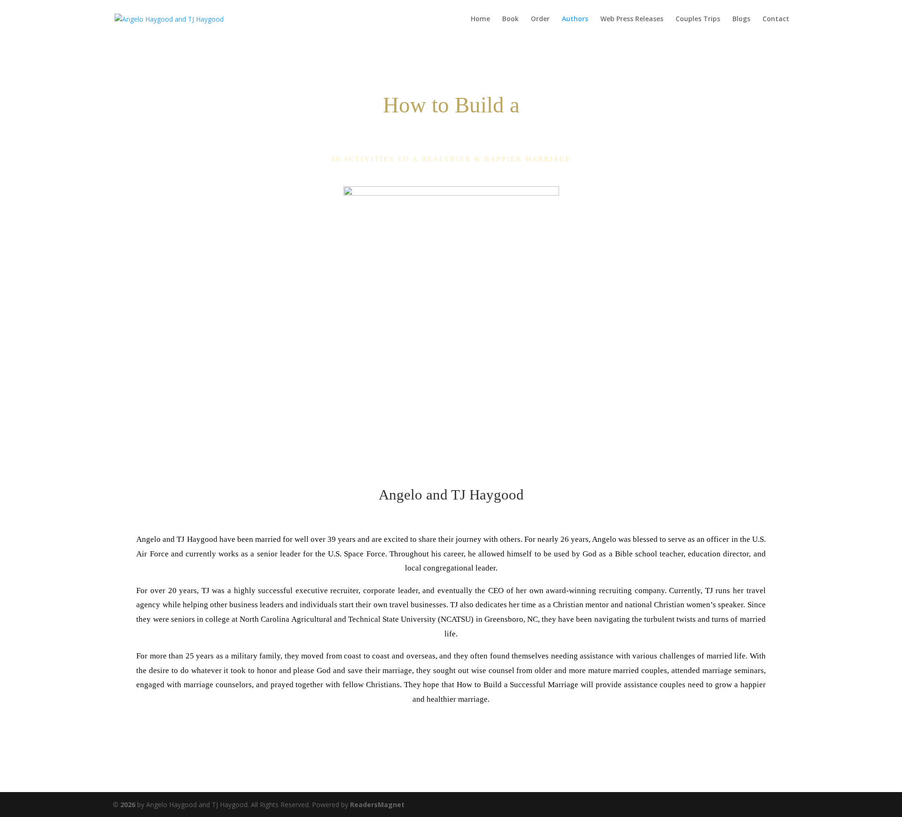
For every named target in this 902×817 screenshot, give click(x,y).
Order (540, 19)
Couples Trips (698, 19)
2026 (124, 804)
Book (510, 19)
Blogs (741, 19)
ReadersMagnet (377, 804)
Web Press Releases (631, 19)
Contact (775, 19)
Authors (575, 19)
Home (480, 19)
